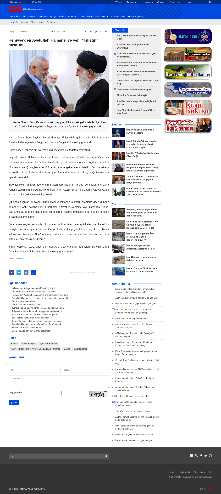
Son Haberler (121, 283)
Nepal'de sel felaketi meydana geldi (134, 89)
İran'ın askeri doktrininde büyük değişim (133, 440)
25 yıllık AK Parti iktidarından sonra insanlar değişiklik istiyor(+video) (142, 179)
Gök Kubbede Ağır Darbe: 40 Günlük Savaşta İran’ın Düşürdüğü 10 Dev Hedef (142, 225)
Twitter (162, 2)
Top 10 (120, 30)
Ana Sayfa (15, 17)
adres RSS (133, 2)
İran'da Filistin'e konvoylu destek (27, 304)
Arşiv (120, 2)
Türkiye (31, 17)
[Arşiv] (191, 455)
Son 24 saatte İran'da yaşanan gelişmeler (31, 331)
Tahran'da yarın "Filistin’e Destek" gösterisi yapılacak (37, 321)
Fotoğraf (114, 17)
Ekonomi (72, 17)
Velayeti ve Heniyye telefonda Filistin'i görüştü (33, 288)
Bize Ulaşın (199, 472)
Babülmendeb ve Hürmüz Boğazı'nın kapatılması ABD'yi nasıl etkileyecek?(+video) (142, 167)
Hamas (14, 343)
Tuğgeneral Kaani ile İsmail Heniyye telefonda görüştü (37, 311)
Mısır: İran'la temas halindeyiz (132, 95)
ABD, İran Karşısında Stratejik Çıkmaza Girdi (136, 298)
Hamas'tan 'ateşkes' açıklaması (26, 327)
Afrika (33, 22)
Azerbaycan (42, 17)
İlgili (210, 472)
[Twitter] (206, 455)
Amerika (51, 22)
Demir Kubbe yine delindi (23, 301)
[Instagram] (210, 455)
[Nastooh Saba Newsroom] (201, 489)
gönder (14, 402)
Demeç (117, 124)
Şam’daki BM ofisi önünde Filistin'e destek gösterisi (36, 314)
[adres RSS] (196, 455)
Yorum (116, 204)
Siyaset (62, 17)
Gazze (67, 349)
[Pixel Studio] (209, 489)
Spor (97, 17)
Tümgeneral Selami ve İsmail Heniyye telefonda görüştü (38, 308)
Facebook (149, 2)
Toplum (89, 17)
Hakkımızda (184, 472)
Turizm (105, 17)
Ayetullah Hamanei (48, 343)
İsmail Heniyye (29, 343)
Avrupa (24, 22)
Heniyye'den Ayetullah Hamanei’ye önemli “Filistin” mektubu (40, 295)
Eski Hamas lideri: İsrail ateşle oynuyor (30, 318)
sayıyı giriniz (15, 392)
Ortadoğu (14, 22)
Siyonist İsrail (80, 349)
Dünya (53, 17)
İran (23, 17)
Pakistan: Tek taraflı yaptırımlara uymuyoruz (136, 303)
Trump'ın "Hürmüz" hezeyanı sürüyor (132, 411)
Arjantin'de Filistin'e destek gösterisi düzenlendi (34, 291)
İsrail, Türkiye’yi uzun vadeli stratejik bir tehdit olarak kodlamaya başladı (141, 144)
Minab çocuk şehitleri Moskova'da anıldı (134, 434)
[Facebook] (201, 455)
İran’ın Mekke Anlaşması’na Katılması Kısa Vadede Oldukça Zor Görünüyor (143, 191)
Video (123, 17)
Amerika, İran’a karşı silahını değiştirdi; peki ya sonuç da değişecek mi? (141, 212)
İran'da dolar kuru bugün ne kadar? (131, 318)
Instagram (176, 2)
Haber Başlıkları (135, 17)
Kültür (81, 17)
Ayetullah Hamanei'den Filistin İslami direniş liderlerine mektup (41, 298)
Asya (41, 22)
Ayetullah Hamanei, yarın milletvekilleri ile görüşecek (36, 324)
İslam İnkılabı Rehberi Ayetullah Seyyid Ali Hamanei (35, 349)
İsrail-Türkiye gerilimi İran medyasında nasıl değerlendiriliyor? (140, 237)
